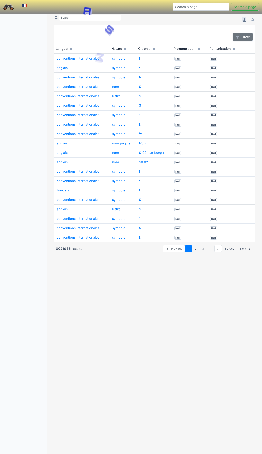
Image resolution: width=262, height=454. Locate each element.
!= (140, 134)
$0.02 (143, 162)
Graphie (144, 48)
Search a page (245, 7)
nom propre (121, 143)
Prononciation (185, 48)
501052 (229, 248)
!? (140, 77)
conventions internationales (78, 58)
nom (115, 87)
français (63, 190)
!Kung (143, 143)
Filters (244, 37)
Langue (62, 48)
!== (141, 171)
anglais (62, 68)
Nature (117, 48)
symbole (118, 58)
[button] (245, 19)
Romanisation (220, 48)
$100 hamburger (151, 153)
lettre (116, 96)
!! (140, 124)
